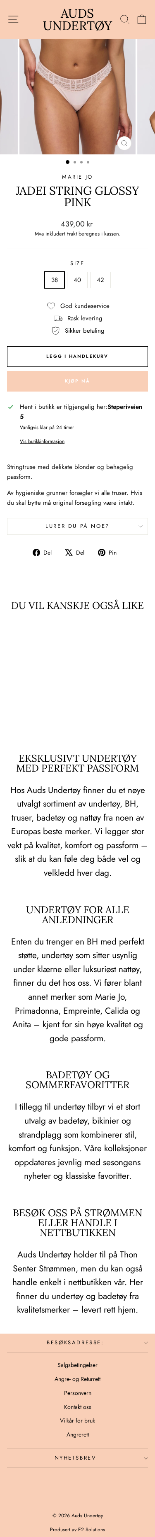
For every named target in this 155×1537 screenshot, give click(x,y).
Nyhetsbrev (76, 1458)
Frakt (72, 234)
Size (77, 263)
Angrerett (78, 1434)
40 (77, 280)
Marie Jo (77, 177)
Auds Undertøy (77, 19)
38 (54, 280)
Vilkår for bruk (77, 1420)
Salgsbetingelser (77, 1365)
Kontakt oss (77, 1407)
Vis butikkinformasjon (42, 441)
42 (100, 280)
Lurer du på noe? (77, 526)
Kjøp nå (77, 381)
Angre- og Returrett (77, 1379)
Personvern (77, 1393)
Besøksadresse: (75, 1342)
